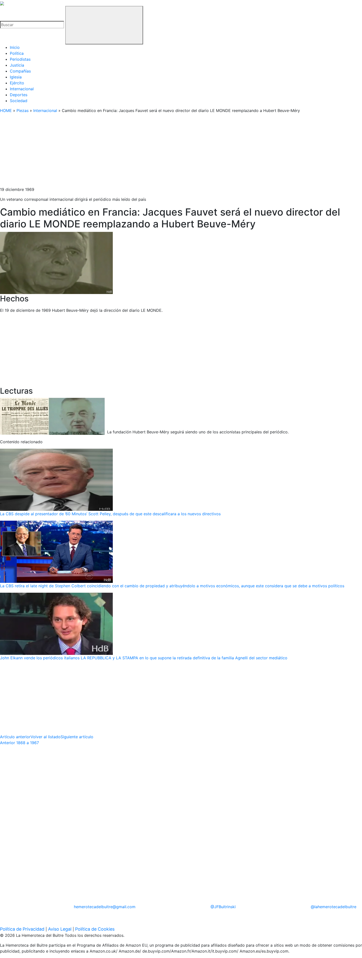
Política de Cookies (95, 929)
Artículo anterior (15, 736)
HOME (6, 110)
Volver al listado (46, 736)
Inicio (15, 47)
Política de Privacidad (22, 929)
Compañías (20, 71)
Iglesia (16, 76)
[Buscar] (104, 25)
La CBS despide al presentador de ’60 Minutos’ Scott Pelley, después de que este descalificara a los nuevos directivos (110, 513)
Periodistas (20, 59)
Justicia (17, 65)
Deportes (18, 94)
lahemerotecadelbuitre (333, 906)
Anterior (19, 742)
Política (17, 53)
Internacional (22, 88)
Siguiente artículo (77, 736)
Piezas (22, 110)
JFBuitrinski (223, 906)
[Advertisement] (148, 151)
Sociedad (18, 100)
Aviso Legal (59, 929)
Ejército (17, 82)
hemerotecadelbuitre (104, 906)
